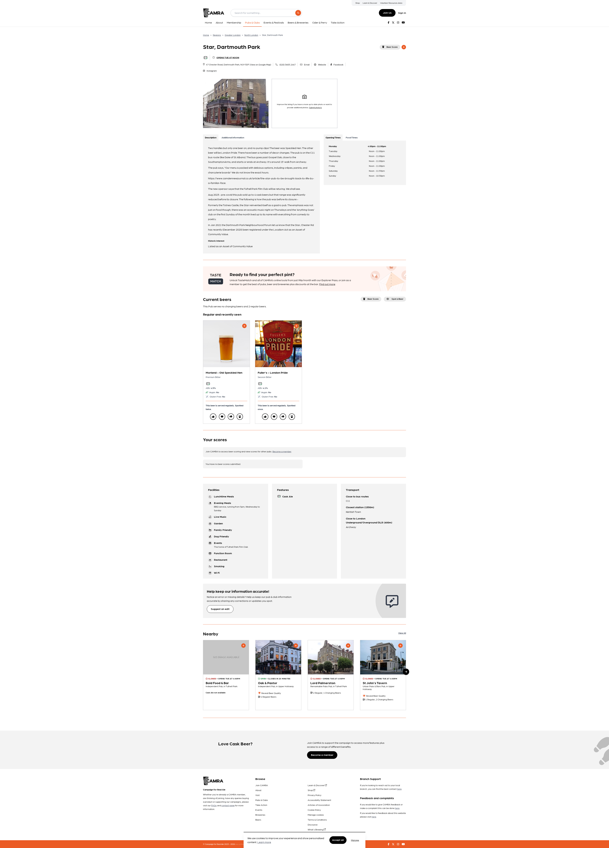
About (258, 790)
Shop (357, 3)
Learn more (264, 842)
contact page (228, 805)
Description (210, 137)
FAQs (214, 805)
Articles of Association (319, 805)
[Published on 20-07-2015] (331, 675)
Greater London (233, 35)
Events (258, 809)
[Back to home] (213, 12)
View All (402, 633)
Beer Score (392, 47)
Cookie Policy (314, 809)
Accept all (338, 839)
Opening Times (333, 137)
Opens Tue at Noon (227, 57)
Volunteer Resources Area (391, 3)
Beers (258, 819)
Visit (257, 795)
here (399, 789)
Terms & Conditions (317, 819)
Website (322, 64)
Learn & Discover (370, 3)
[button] (406, 672)
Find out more (327, 284)
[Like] (213, 416)
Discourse (313, 824)
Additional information (233, 137)
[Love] (222, 416)
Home (206, 35)
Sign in (402, 12)
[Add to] (404, 47)
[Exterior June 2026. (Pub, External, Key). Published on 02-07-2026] (278, 675)
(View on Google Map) (260, 64)
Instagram (212, 70)
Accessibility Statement (319, 800)
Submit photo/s (315, 107)
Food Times (352, 137)
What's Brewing (316, 829)
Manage (355, 840)
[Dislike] (231, 416)
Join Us (387, 12)
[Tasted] (240, 416)
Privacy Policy (314, 795)
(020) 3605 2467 (287, 64)
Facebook (338, 64)
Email (307, 64)
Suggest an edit (220, 608)
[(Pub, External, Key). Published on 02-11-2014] (383, 675)
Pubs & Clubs (261, 800)
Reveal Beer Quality (271, 693)
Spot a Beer (397, 298)
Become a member (281, 451)
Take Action (261, 805)
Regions (217, 35)
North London (251, 35)
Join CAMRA (261, 785)
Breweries (260, 814)
